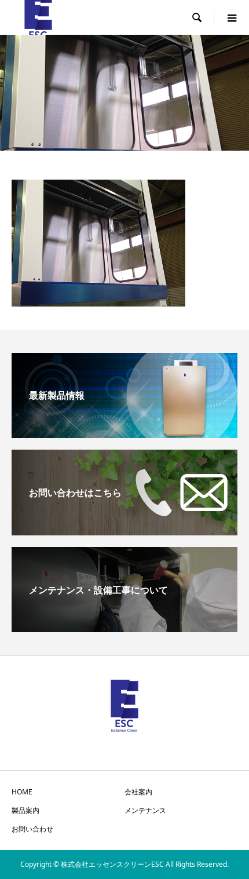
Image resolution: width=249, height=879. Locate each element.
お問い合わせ (32, 829)
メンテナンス (145, 810)
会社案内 (138, 792)
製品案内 (25, 810)
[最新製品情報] (124, 433)
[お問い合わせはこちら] (124, 530)
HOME (22, 792)
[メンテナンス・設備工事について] (124, 627)
